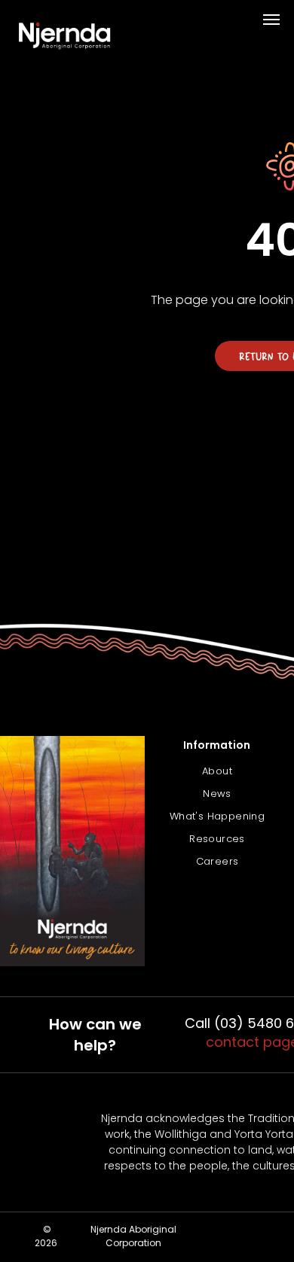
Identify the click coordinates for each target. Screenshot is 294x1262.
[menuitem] (217, 771)
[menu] (271, 20)
